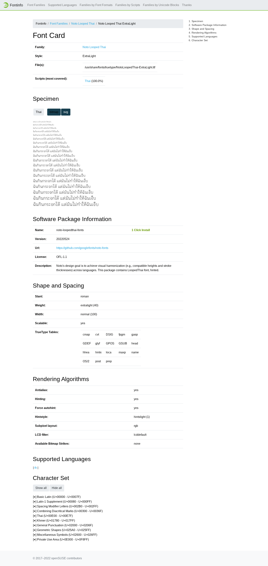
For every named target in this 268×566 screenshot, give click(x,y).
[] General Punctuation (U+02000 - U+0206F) (63, 525)
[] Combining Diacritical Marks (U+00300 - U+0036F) (68, 511)
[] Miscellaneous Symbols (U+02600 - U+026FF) (65, 534)
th (35, 467)
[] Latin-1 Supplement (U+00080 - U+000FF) (62, 501)
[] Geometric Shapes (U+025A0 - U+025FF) (62, 530)
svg (65, 112)
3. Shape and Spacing (201, 28)
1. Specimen (196, 21)
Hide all (57, 487)
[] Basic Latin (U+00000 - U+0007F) (57, 496)
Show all (41, 487)
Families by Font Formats (96, 5)
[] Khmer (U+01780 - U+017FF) (54, 520)
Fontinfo (16, 5)
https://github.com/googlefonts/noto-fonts (82, 247)
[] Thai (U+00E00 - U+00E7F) (53, 515)
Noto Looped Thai (83, 23)
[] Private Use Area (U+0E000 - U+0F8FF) (61, 539)
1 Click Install (141, 230)
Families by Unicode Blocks (161, 5)
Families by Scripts (127, 5)
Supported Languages (62, 5)
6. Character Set (198, 40)
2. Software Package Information (207, 25)
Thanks (187, 5)
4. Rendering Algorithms (202, 32)
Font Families (36, 5)
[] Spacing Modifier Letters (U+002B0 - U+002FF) (65, 506)
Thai (88, 81)
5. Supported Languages (203, 36)
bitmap (54, 112)
